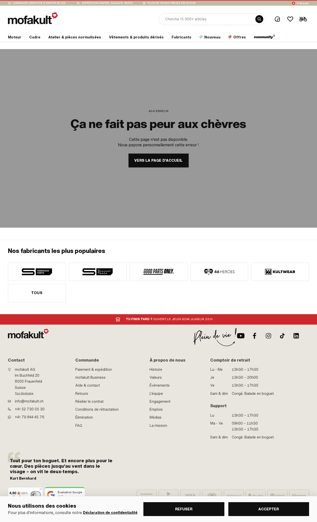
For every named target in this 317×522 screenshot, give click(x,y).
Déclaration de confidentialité (110, 513)
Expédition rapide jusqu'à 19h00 (107, 3)
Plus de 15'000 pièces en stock (172, 3)
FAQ (78, 425)
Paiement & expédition (93, 369)
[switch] (36, 494)
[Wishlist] (290, 19)
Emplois (156, 409)
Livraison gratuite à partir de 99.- (40, 3)
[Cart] (303, 19)
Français (303, 3)
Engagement (160, 401)
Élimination (84, 417)
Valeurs (156, 377)
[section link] (264, 38)
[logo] (33, 18)
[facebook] (255, 336)
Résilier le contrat (89, 401)
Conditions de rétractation (97, 409)
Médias (155, 417)
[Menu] (41, 490)
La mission (158, 425)
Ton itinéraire (24, 393)
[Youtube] (241, 336)
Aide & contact (87, 385)
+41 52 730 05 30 (30, 409)
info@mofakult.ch (29, 401)
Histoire (156, 369)
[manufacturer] (37, 272)
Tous (36, 292)
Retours (81, 393)
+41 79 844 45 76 (29, 417)
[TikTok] (282, 336)
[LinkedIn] (296, 336)
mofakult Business (90, 377)
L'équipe (156, 393)
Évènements (160, 385)
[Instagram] (268, 336)
